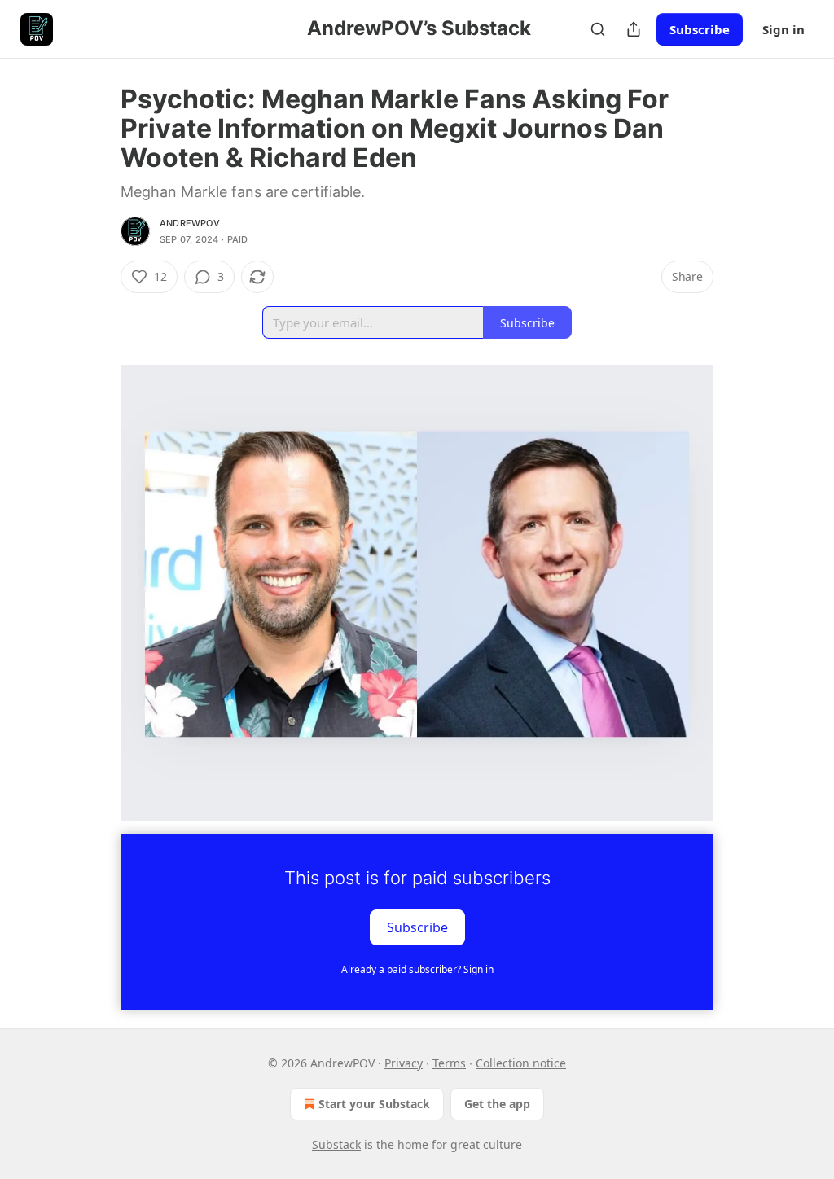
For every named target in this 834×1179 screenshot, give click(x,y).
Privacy (403, 1063)
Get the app (497, 1103)
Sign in (783, 29)
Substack (336, 1144)
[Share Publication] (633, 29)
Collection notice (521, 1063)
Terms (449, 1063)
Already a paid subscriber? (417, 969)
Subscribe (699, 29)
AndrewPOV (190, 223)
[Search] (598, 29)
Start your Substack (374, 1103)
